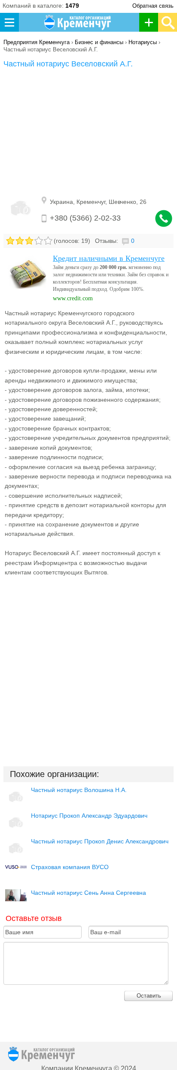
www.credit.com (73, 298)
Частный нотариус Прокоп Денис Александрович (99, 841)
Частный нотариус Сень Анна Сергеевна (88, 892)
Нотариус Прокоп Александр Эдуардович (89, 815)
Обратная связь (153, 6)
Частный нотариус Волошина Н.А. (79, 789)
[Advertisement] (88, 133)
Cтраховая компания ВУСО (70, 867)
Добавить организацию (151, 22)
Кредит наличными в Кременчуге (109, 258)
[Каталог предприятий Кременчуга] (78, 22)
